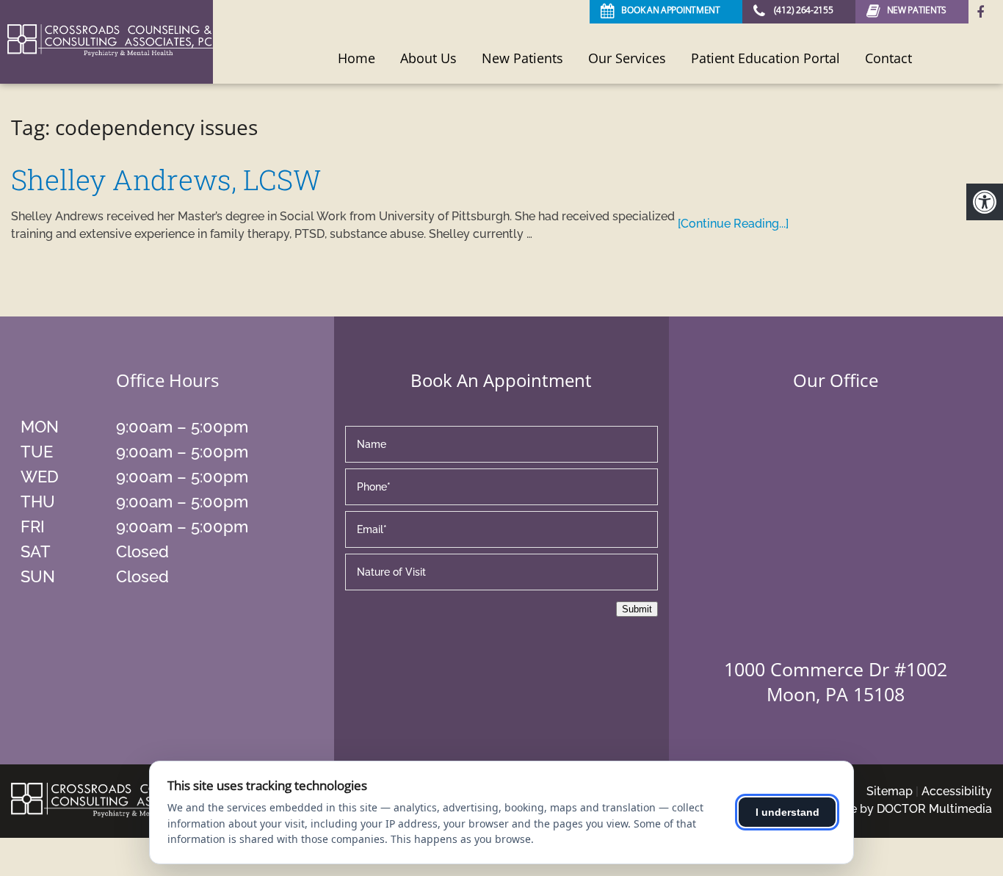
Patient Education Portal (765, 58)
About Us (428, 58)
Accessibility (956, 791)
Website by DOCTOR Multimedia (901, 809)
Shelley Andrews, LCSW (166, 179)
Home (356, 58)
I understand (787, 812)
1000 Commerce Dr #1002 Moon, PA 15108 (835, 681)
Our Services (627, 58)
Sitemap (889, 791)
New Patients (522, 58)
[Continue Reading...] (733, 224)
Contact (888, 58)
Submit (637, 609)
